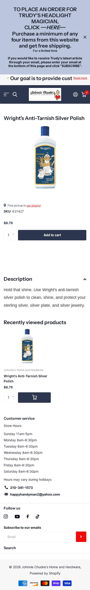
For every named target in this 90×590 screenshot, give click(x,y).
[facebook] (28, 516)
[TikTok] (37, 516)
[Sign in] (75, 94)
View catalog (6, 95)
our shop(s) (34, 205)
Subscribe (81, 537)
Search (10, 547)
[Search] (15, 94)
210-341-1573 (21, 488)
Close (85, 37)
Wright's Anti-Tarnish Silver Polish (25, 378)
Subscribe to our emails (22, 527)
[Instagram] (6, 516)
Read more (80, 78)
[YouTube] (17, 516)
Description (18, 279)
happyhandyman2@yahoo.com (35, 494)
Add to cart (52, 235)
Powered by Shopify (45, 573)
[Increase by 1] (14, 231)
